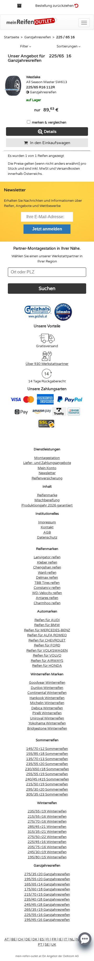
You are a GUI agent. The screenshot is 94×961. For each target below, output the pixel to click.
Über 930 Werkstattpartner (47, 364)
